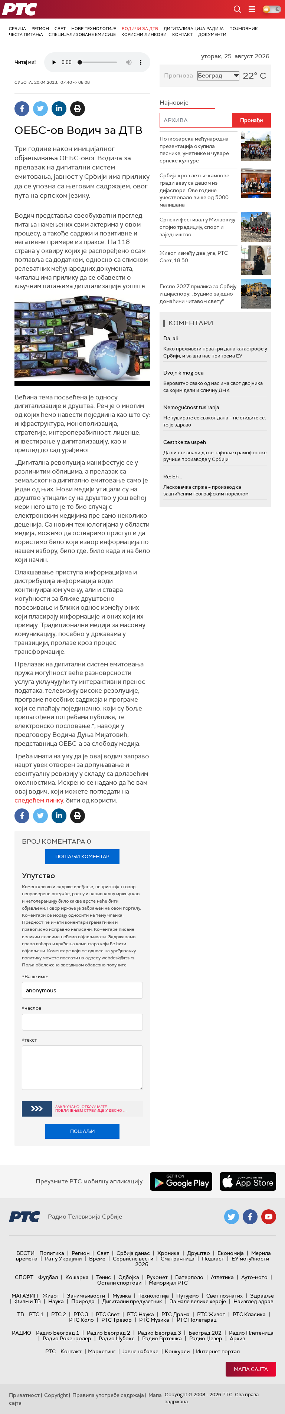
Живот (51, 1295)
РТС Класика (249, 1314)
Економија (230, 1253)
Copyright (56, 1395)
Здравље (262, 1295)
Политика (51, 1253)
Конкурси (177, 1351)
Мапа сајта (251, 1369)
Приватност (24, 1395)
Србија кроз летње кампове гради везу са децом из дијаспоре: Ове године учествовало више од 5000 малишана (194, 190)
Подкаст (213, 1258)
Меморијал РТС (168, 1282)
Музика (121, 1295)
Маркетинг (101, 1351)
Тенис (103, 1277)
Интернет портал (218, 1351)
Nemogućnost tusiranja (191, 407)
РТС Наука (140, 1314)
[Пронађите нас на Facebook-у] (250, 1216)
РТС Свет (107, 1314)
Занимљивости (86, 1295)
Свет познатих (224, 1295)
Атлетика (222, 1277)
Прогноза (178, 75)
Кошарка (77, 1277)
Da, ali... (172, 338)
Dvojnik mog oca (183, 372)
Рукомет (157, 1277)
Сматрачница (177, 1258)
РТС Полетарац (196, 1319)
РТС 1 (36, 1314)
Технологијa (153, 1295)
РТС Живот (211, 1314)
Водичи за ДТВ (140, 28)
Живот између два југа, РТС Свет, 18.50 (194, 257)
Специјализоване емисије (82, 34)
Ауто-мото (254, 1277)
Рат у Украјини (63, 1258)
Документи (212, 34)
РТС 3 (80, 1314)
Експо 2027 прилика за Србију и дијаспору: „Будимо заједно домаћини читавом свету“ (198, 293)
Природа (83, 1301)
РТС (50, 1351)
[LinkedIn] (59, 108)
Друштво (198, 1253)
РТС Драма (175, 1314)
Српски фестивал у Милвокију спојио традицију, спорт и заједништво (197, 226)
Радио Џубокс (117, 1338)
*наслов (31, 1008)
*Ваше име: (35, 976)
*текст (29, 1040)
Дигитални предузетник (132, 1301)
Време (97, 1258)
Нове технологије (93, 28)
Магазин (25, 1295)
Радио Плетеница (251, 1332)
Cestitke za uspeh (184, 442)
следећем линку (38, 800)
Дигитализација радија (194, 28)
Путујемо (187, 1295)
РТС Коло (81, 1319)
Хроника (168, 1253)
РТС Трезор (116, 1319)
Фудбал (48, 1277)
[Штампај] (77, 108)
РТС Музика (154, 1319)
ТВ (20, 1314)
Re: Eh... (172, 476)
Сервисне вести (133, 1258)
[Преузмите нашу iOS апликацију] (248, 1181)
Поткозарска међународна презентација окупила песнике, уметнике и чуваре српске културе (194, 149)
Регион (40, 28)
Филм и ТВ (27, 1301)
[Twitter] (40, 108)
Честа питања (26, 34)
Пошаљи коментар (82, 856)
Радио (21, 1332)
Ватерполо (189, 1277)
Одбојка (128, 1277)
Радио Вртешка (162, 1338)
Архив (237, 1338)
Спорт (24, 1277)
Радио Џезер (205, 1338)
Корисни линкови (144, 34)
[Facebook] (21, 108)
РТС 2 (58, 1314)
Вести (25, 1253)
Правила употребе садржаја (108, 1395)
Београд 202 (205, 1332)
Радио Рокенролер (67, 1338)
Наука (56, 1301)
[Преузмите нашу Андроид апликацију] (181, 1181)
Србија (17, 28)
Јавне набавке (140, 1351)
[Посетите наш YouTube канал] (268, 1216)
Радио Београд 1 (57, 1332)
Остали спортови (119, 1282)
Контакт (182, 34)
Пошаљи (82, 1131)
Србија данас (133, 1253)
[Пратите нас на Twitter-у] (231, 1216)
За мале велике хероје (198, 1301)
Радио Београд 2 (108, 1332)
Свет (60, 28)
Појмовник (243, 28)
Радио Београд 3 (159, 1332)
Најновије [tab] (174, 102)
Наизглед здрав (253, 1301)
